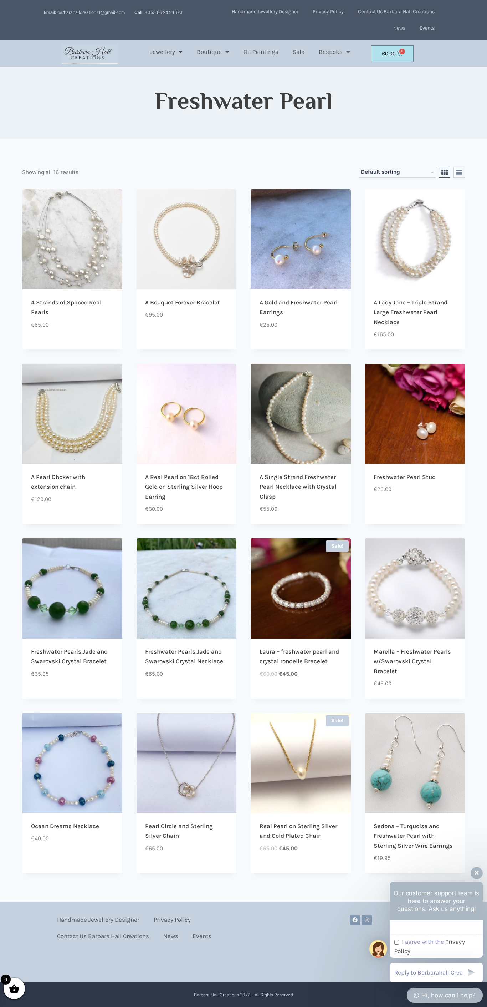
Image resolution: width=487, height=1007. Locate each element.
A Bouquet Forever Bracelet (182, 302)
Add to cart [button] (47, 346)
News (399, 28)
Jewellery (162, 51)
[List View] (459, 172)
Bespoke (331, 51)
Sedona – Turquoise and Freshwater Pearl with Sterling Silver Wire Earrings (413, 835)
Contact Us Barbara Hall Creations (396, 12)
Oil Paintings (261, 51)
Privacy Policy (328, 12)
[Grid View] (444, 172)
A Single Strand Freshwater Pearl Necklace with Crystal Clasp (298, 486)
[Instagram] (367, 920)
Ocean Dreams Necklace (65, 826)
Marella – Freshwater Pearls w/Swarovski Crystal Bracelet (412, 661)
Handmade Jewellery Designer (265, 12)
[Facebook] (355, 920)
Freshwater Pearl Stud (405, 476)
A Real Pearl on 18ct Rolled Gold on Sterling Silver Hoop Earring (184, 486)
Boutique (209, 51)
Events (427, 28)
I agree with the (429, 946)
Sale (298, 51)
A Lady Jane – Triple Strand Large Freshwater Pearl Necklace (410, 312)
